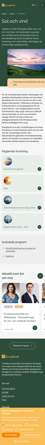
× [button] (42, 410)
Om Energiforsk (8, 388)
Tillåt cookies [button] (11, 435)
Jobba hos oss (8, 396)
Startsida (4, 13)
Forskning (12, 13)
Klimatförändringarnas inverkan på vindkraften (20, 249)
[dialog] (22, 426)
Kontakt (5, 392)
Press (4, 400)
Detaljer (34, 420)
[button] (22, 441)
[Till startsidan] (8, 5)
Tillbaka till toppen (20, 346)
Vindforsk (10, 256)
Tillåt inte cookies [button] (32, 435)
